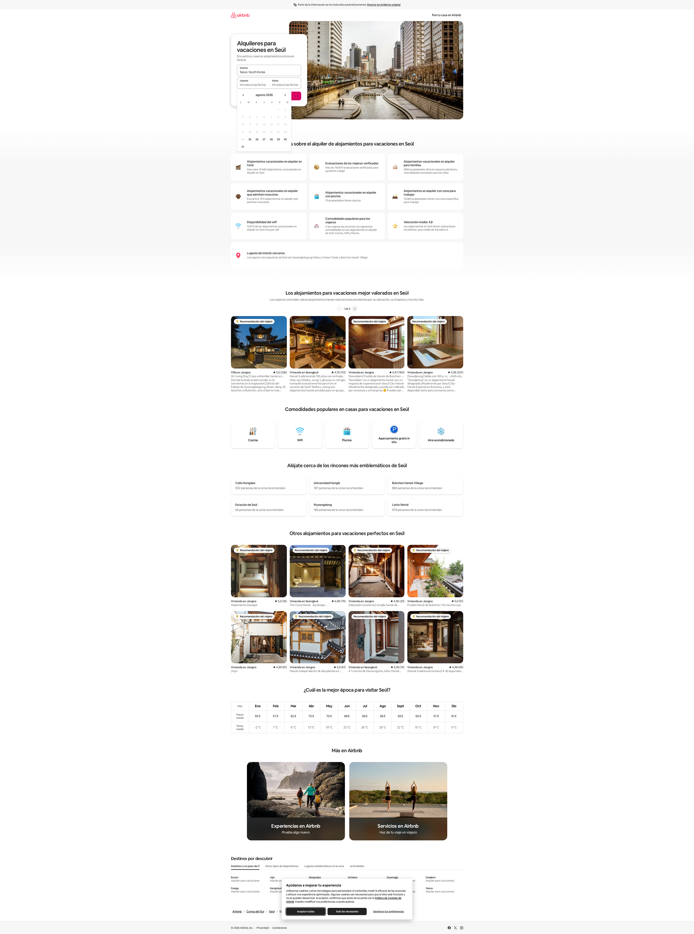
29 (278, 139)
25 (249, 139)
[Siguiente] (355, 309)
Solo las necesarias (347, 911)
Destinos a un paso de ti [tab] (245, 866)
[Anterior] (339, 309)
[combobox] (269, 72)
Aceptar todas (305, 911)
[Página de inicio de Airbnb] (240, 15)
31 (242, 146)
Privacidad (263, 927)
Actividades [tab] (357, 866)
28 (271, 139)
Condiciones (279, 927)
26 (256, 139)
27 (264, 139)
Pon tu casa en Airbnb (446, 15)
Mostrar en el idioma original (383, 4)
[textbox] (253, 85)
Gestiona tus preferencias (388, 911)
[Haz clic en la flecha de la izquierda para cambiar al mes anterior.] (243, 95)
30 (285, 139)
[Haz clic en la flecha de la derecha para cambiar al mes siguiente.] (285, 95)
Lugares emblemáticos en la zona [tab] (324, 866)
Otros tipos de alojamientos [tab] (281, 866)
